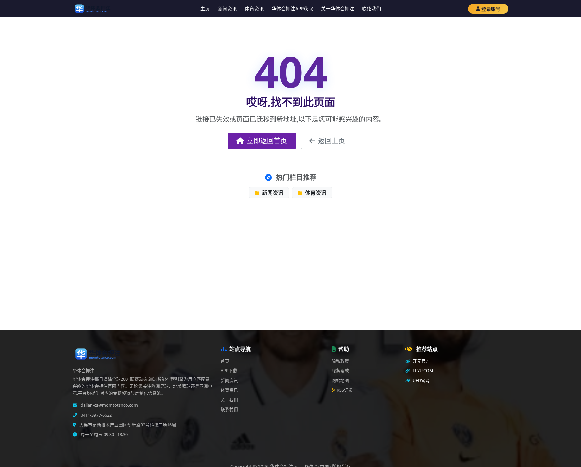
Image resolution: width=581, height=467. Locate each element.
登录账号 (490, 9)
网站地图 (340, 380)
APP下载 (229, 371)
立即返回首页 (267, 140)
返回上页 (331, 140)
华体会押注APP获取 (292, 8)
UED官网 (421, 380)
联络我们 (371, 8)
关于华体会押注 (337, 8)
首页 (225, 361)
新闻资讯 (227, 8)
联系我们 (229, 409)
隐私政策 (340, 361)
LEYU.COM (422, 371)
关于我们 (229, 400)
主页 (205, 8)
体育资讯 (254, 8)
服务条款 (340, 371)
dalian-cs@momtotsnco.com (109, 405)
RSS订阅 (345, 390)
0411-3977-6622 (96, 415)
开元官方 (421, 361)
